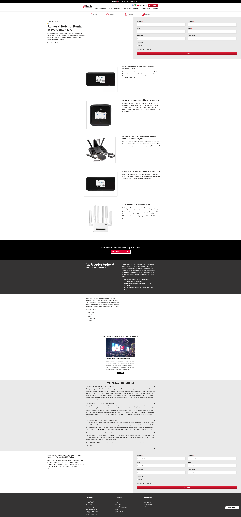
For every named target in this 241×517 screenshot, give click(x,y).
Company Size (191, 35)
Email (138, 28)
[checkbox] (137, 49)
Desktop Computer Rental (93, 500)
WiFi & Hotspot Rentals (101, 8)
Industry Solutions (146, 8)
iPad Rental (90, 504)
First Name (140, 21)
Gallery (116, 502)
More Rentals (136, 8)
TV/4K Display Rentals (92, 509)
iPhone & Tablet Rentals (114, 8)
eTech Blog (117, 506)
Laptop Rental (90, 502)
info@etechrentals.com (149, 506)
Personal (140, 45)
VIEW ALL (120, 372)
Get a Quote (117, 500)
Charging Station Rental (92, 511)
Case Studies (118, 504)
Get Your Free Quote (120, 251)
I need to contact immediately (144, 49)
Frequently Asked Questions (121, 507)
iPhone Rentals (90, 507)
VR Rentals (89, 512)
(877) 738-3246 (143, 5)
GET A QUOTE (152, 5)
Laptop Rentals (126, 8)
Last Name (191, 21)
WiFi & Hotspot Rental (92, 514)
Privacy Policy (118, 512)
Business (140, 42)
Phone (190, 28)
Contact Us (155, 8)
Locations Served (119, 511)
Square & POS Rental (92, 506)
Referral (116, 509)
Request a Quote (231, 507)
